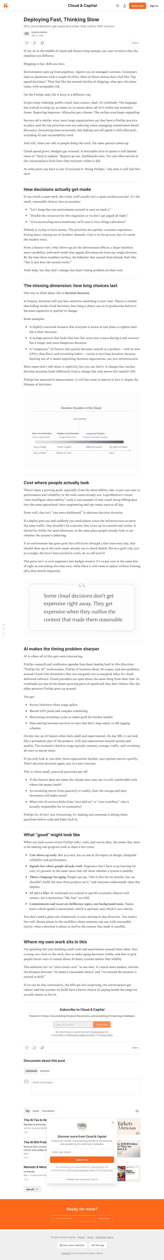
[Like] (27, 43)
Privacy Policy (106, 1170)
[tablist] (37, 1071)
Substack (66, 1253)
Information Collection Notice (81, 1170)
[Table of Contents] (3, 630)
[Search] (117, 6)
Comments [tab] (31, 1070)
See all (30, 1189)
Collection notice (104, 1237)
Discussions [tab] (48, 1111)
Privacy (81, 1237)
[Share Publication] (124, 6)
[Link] (19, 189)
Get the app (97, 1245)
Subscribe (138, 5)
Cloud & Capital (39, 32)
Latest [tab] (36, 1111)
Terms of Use (97, 1167)
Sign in (154, 5)
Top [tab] (27, 1111)
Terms (90, 1237)
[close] (112, 1122)
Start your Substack (74, 1245)
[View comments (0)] (34, 43)
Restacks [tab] (44, 1070)
